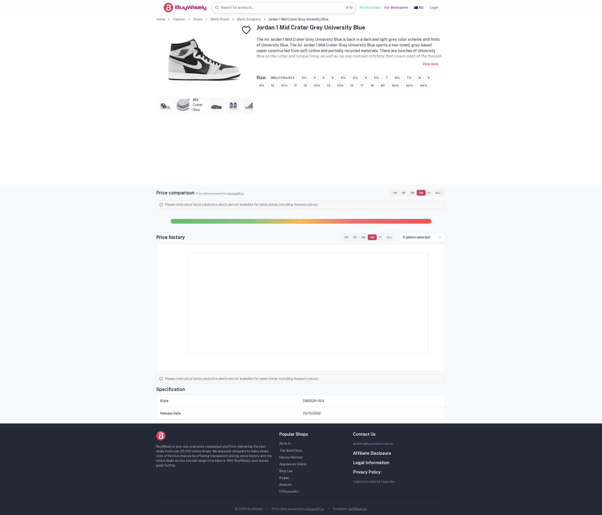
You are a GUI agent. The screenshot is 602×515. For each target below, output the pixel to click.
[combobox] (284, 7)
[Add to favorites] (246, 30)
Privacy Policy (367, 472)
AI (350, 7)
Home (160, 19)
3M (412, 192)
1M (403, 192)
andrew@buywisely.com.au (373, 444)
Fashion (179, 19)
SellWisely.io (357, 509)
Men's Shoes (219, 19)
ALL (438, 192)
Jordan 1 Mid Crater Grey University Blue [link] (299, 19)
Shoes (197, 19)
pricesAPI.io (235, 193)
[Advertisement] (301, 152)
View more (430, 64)
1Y (429, 192)
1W (395, 192)
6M (421, 192)
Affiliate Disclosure (372, 453)
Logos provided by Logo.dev (374, 481)
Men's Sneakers (249, 19)
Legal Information (371, 462)
